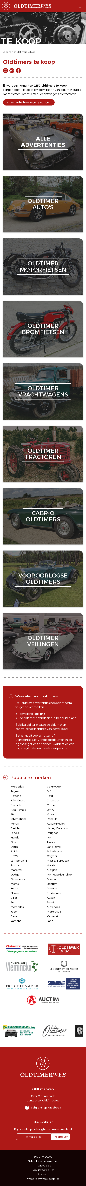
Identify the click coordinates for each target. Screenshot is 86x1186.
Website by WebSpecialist (43, 1178)
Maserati (16, 869)
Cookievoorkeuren (43, 1170)
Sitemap (43, 1174)
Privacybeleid (43, 1165)
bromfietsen (30, 94)
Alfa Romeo (18, 809)
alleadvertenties (43, 141)
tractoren (69, 94)
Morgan (52, 869)
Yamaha (16, 920)
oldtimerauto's (43, 204)
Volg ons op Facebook (46, 1107)
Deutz (14, 846)
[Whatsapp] (11, 70)
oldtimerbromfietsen (43, 328)
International (19, 819)
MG (49, 791)
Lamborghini (19, 860)
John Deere (18, 800)
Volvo (50, 814)
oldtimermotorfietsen (43, 266)
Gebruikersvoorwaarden (43, 1161)
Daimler (52, 888)
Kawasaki (53, 916)
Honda (15, 837)
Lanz (50, 920)
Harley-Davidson (57, 828)
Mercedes (17, 786)
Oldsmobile (18, 879)
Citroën (51, 805)
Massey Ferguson (58, 860)
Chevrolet (53, 800)
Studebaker (54, 893)
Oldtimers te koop (26, 52)
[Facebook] (18, 70)
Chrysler (52, 856)
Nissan (15, 893)
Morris (15, 883)
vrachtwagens (49, 94)
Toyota (51, 842)
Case (14, 916)
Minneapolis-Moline (59, 874)
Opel (14, 842)
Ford (50, 795)
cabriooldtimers (43, 516)
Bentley (52, 883)
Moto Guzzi (54, 911)
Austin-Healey (56, 823)
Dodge (15, 874)
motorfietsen (12, 94)
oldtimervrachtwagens (43, 391)
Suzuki (51, 902)
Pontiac (16, 865)
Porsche (16, 795)
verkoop (48, 90)
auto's (77, 90)
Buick (14, 851)
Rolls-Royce (54, 851)
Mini (49, 837)
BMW (50, 809)
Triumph (16, 805)
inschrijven (61, 1136)
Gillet (14, 897)
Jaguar (15, 791)
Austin (51, 897)
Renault (52, 819)
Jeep (14, 911)
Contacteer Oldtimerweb (43, 1100)
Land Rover (54, 846)
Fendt (14, 888)
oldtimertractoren (43, 453)
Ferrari (15, 823)
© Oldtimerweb (43, 1156)
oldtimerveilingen (43, 641)
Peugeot (52, 832)
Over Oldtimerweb (43, 1096)
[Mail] (5, 70)
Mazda (51, 879)
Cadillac (16, 828)
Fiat (13, 814)
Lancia (15, 832)
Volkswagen (54, 786)
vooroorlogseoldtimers (43, 578)
